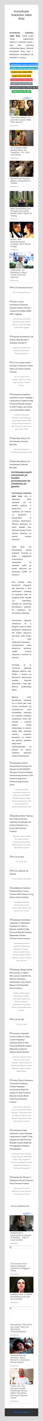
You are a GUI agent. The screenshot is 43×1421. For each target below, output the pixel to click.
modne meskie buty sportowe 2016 (25, 68)
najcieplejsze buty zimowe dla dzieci (26, 88)
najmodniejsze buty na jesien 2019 (25, 64)
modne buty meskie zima (21, 80)
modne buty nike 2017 (21, 91)
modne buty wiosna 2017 (21, 84)
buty (27, 1412)
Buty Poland (19, 1412)
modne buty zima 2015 (21, 76)
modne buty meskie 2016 (21, 72)
